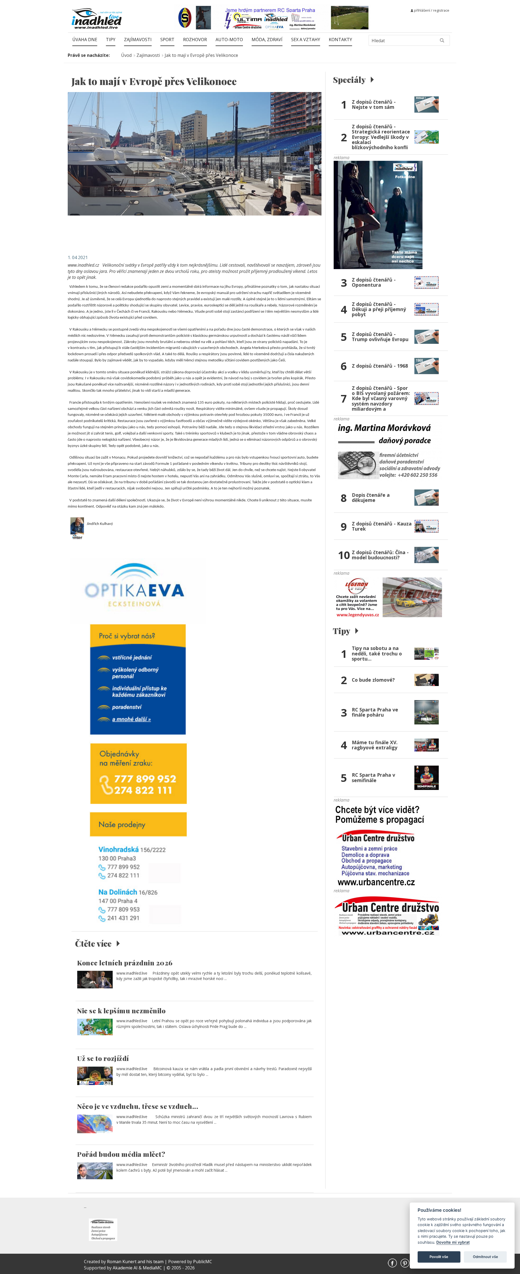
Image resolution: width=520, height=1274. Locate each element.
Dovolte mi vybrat (453, 1242)
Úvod (126, 55)
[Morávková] (388, 452)
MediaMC (152, 1268)
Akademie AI (125, 1268)
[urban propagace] (380, 845)
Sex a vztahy (305, 40)
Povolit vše (439, 1257)
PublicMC (202, 1262)
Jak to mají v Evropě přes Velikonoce (201, 55)
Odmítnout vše (485, 1257)
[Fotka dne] (378, 214)
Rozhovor (195, 40)
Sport (167, 40)
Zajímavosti (138, 40)
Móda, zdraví (267, 40)
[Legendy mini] (388, 597)
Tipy (110, 40)
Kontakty (340, 40)
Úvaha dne (84, 40)
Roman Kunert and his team (136, 1262)
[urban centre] (388, 915)
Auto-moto (229, 40)
